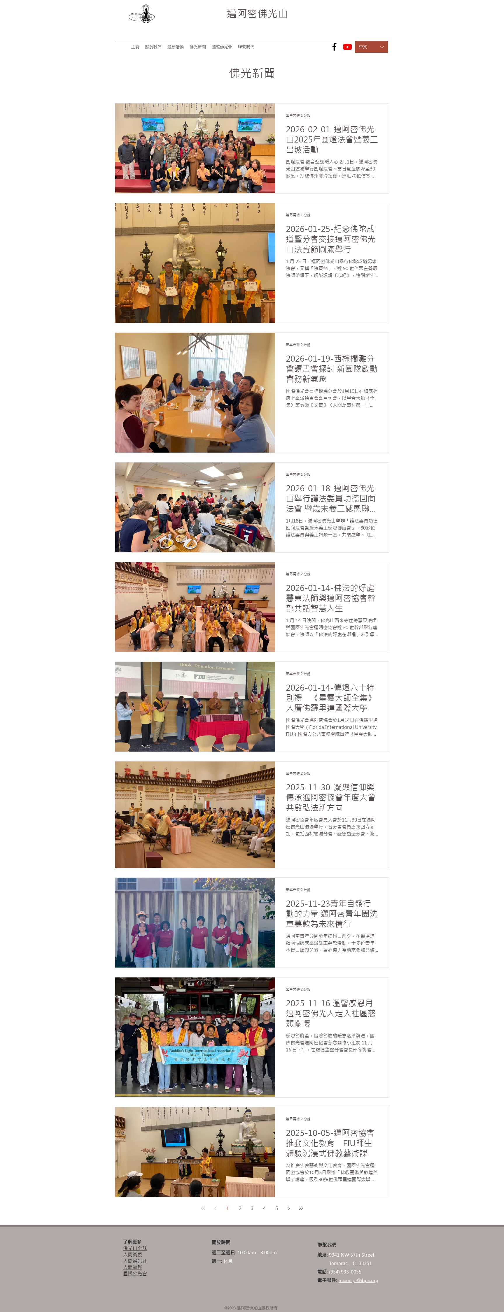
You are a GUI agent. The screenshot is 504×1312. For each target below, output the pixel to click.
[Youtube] (347, 47)
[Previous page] (215, 1208)
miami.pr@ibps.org (358, 1280)
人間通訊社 (135, 1261)
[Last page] (301, 1208)
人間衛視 (132, 1255)
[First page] (203, 1208)
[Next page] (289, 1208)
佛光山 (272, 13)
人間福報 (132, 1267)
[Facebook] (334, 47)
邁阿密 (242, 13)
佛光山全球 (135, 1248)
